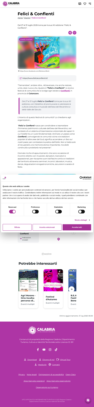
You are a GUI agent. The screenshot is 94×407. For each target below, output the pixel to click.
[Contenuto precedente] (22, 289)
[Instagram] (50, 349)
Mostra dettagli (81, 220)
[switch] (35, 211)
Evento (27, 18)
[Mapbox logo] (46, 254)
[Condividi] (70, 33)
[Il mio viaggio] (84, 3)
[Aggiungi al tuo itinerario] (74, 33)
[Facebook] (38, 349)
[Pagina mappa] (79, 3)
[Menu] (89, 3)
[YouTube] (44, 349)
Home (20, 18)
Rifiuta (17, 227)
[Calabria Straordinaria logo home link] (11, 3)
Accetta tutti (77, 227)
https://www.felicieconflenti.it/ (35, 78)
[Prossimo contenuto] (72, 289)
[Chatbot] (88, 400)
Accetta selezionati (47, 227)
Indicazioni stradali (26, 239)
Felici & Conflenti (39, 18)
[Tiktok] (56, 349)
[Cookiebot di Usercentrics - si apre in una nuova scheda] (81, 178)
